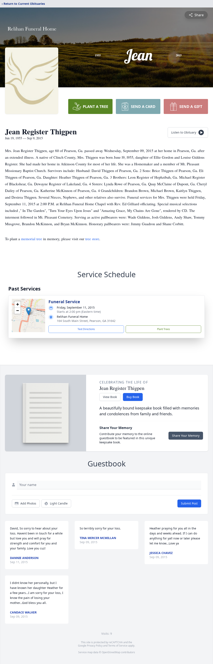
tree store (92, 238)
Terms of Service (118, 645)
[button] (28, 311)
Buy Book (132, 397)
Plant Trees (163, 329)
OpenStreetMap (111, 652)
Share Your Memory (185, 436)
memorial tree (31, 238)
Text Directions (86, 329)
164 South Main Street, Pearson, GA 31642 (86, 321)
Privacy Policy (95, 645)
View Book (110, 397)
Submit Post (189, 503)
